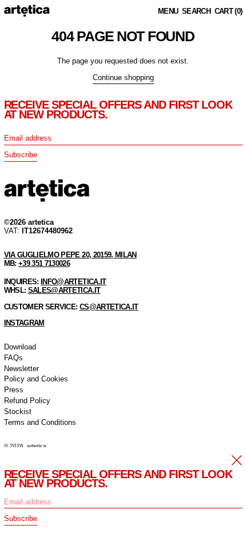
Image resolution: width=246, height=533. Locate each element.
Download (20, 347)
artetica (36, 446)
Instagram (24, 323)
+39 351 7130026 (44, 263)
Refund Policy (27, 400)
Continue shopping (123, 77)
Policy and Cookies (36, 379)
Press (13, 389)
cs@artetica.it (109, 307)
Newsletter (21, 368)
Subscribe (20, 154)
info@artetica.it (73, 281)
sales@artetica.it (64, 290)
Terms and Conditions (40, 422)
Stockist (17, 411)
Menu (168, 11)
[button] (196, 11)
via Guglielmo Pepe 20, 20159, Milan (70, 254)
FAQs (13, 357)
